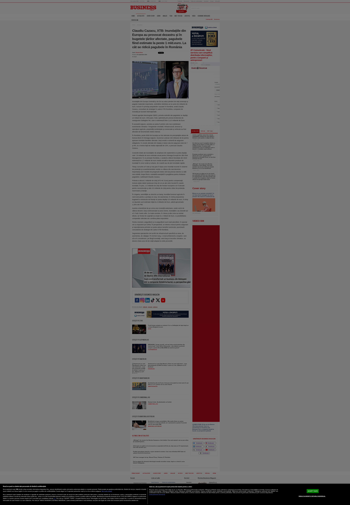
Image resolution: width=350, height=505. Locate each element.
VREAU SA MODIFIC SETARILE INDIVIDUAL (312, 496)
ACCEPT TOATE (313, 491)
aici (55, 498)
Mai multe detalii (107, 491)
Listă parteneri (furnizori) (157, 494)
